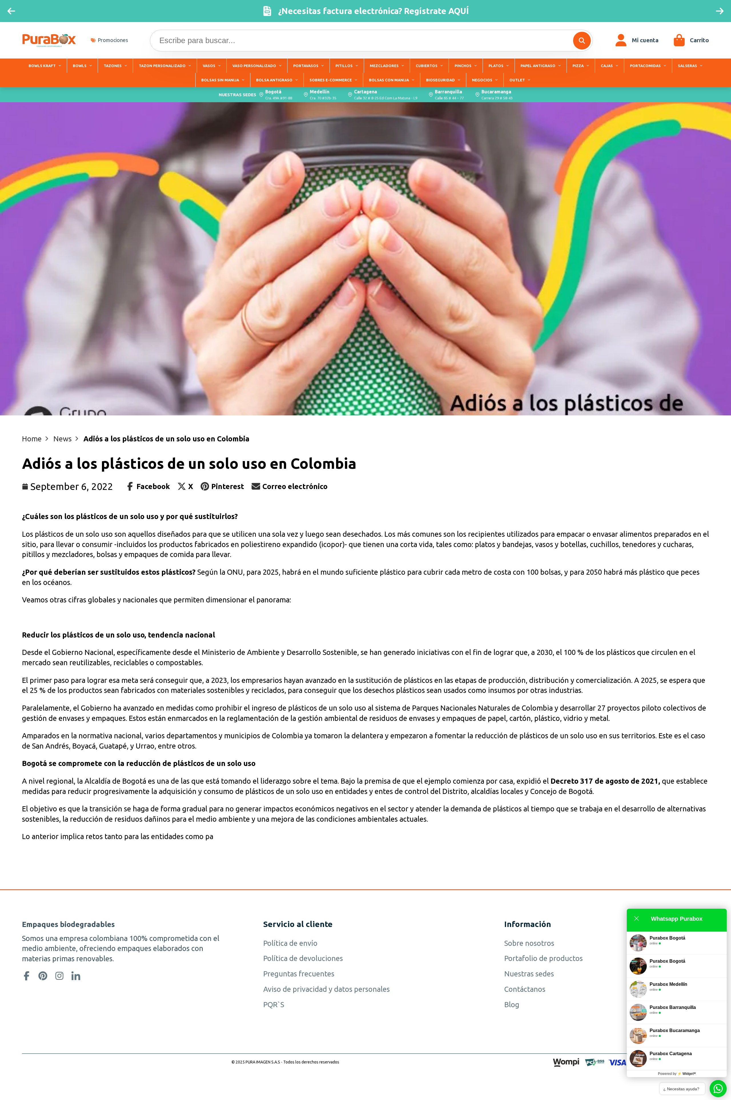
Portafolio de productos (543, 958)
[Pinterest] (42, 975)
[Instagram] (59, 975)
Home (32, 439)
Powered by (677, 1074)
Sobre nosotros (529, 943)
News (62, 439)
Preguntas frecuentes (298, 974)
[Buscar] (582, 40)
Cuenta (636, 40)
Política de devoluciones (303, 958)
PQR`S (273, 1004)
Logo (49, 40)
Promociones (113, 40)
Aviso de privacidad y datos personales (326, 989)
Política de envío (290, 943)
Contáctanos (524, 989)
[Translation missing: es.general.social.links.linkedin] (76, 975)
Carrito (691, 40)
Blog (511, 1004)
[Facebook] (26, 975)
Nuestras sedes (529, 974)
